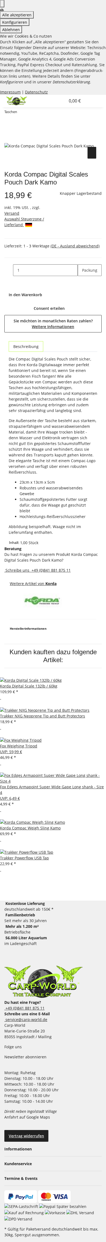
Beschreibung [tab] (26, 346)
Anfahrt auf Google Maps (27, 1117)
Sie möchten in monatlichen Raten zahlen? (53, 323)
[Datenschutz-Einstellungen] (2, 3)
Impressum (10, 92)
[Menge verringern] (8, 270)
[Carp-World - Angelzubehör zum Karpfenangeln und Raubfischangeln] (43, 981)
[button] (55, 100)
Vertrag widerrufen (26, 1135)
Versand (11, 213)
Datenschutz (36, 92)
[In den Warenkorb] (8, 140)
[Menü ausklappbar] (90, 100)
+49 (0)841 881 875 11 (50, 570)
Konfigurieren (14, 22)
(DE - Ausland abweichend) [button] (75, 246)
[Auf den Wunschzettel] (92, 153)
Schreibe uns (17, 570)
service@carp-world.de (25, 1019)
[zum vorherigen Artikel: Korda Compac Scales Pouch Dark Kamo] (21, 113)
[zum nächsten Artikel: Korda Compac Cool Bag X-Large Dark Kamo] (31, 113)
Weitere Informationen (53, 326)
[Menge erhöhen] (82, 282)
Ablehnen (11, 29)
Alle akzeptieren (17, 14)
